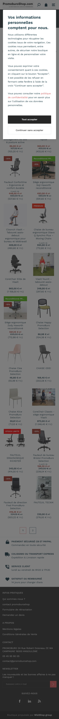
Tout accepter (29, 119)
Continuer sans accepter (29, 130)
